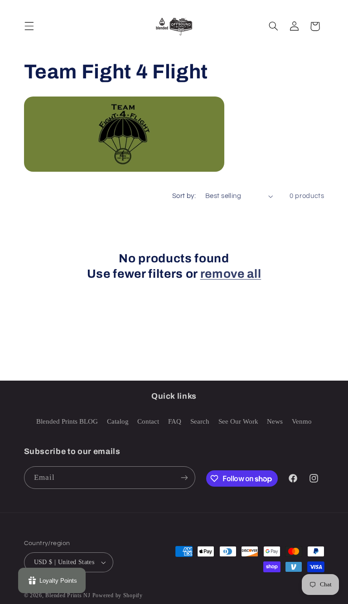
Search (199, 421)
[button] (29, 26)
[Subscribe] (184, 477)
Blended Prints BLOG (67, 421)
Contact (148, 421)
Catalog (118, 421)
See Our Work (238, 421)
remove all (230, 273)
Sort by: (184, 196)
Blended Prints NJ (68, 595)
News (275, 421)
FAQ (174, 421)
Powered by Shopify (117, 595)
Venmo (302, 421)
